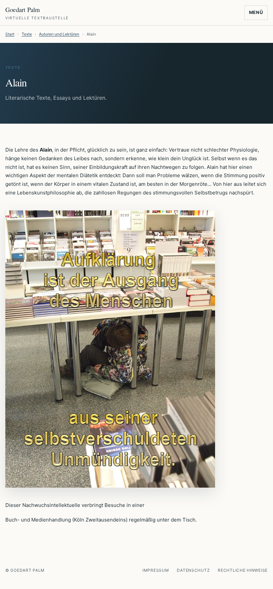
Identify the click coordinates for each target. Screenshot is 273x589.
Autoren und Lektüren (59, 34)
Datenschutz (193, 570)
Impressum (155, 570)
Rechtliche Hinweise (243, 570)
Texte (27, 34)
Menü (256, 12)
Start (9, 34)
